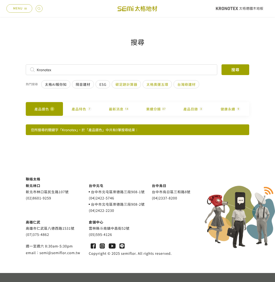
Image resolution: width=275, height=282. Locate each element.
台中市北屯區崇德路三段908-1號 (118, 191)
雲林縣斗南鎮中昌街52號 (109, 228)
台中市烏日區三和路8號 (171, 191)
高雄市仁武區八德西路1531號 (50, 228)
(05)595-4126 (100, 234)
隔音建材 (83, 84)
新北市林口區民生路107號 (47, 191)
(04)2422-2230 (101, 210)
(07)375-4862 (37, 234)
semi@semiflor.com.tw (60, 252)
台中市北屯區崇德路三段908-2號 (118, 204)
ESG (102, 84)
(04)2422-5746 (101, 198)
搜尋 (235, 69)
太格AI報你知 (56, 84)
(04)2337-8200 (164, 198)
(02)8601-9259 (38, 198)
